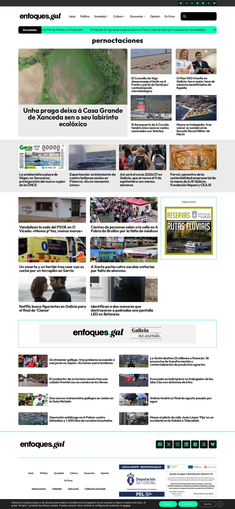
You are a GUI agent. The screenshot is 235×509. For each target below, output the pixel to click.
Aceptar (168, 504)
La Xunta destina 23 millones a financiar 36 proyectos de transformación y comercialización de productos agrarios (179, 361)
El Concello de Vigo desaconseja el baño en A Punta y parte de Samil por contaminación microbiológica (134, 29)
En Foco (68, 480)
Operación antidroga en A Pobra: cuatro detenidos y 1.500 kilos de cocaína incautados (80, 418)
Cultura (74, 473)
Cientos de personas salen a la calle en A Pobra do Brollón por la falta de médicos (124, 229)
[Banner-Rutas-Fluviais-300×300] (189, 254)
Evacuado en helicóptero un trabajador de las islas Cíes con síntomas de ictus (181, 380)
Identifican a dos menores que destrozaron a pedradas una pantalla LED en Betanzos (122, 310)
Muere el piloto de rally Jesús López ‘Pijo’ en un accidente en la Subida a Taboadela (182, 418)
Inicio (31, 473)
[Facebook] (180, 3)
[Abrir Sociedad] (108, 16)
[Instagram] (191, 3)
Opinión (105, 473)
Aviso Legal (73, 488)
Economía (89, 473)
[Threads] (208, 3)
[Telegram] (203, 3)
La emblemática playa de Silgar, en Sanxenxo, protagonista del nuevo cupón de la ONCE (42, 179)
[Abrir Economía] (144, 16)
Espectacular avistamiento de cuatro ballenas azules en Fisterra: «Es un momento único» (93, 179)
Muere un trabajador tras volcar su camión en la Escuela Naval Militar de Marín (194, 129)
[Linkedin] (197, 3)
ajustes (126, 505)
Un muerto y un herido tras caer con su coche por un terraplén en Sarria (51, 268)
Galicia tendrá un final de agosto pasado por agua (181, 399)
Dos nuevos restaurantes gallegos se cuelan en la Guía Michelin (81, 399)
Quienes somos (39, 488)
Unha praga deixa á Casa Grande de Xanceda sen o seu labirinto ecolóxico (73, 117)
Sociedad (59, 473)
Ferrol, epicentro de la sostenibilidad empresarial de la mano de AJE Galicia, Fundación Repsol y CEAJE (193, 179)
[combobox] (199, 16)
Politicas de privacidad (95, 488)
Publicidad (57, 488)
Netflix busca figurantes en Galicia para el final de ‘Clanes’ (52, 308)
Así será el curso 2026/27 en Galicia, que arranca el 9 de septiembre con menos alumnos (141, 179)
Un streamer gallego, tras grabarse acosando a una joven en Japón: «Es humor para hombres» (82, 361)
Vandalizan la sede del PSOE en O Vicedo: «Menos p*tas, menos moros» (50, 229)
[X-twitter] (186, 3)
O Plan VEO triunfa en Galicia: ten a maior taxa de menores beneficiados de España (195, 83)
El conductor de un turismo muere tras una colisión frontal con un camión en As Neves (78, 380)
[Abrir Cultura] (124, 16)
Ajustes (207, 504)
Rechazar (188, 504)
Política (44, 473)
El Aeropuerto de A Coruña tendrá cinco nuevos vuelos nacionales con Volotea (150, 128)
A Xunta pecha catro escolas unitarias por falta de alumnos (122, 268)
